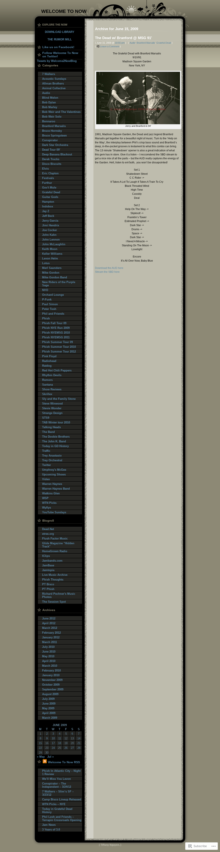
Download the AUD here (109, 268)
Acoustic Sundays (54, 78)
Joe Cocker (49, 230)
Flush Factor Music (55, 538)
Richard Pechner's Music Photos (58, 595)
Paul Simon (50, 304)
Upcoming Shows (54, 474)
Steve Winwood (52, 403)
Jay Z (45, 211)
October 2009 (51, 684)
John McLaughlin (53, 244)
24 (53, 747)
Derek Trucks (50, 159)
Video (46, 479)
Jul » (50, 756)
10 (53, 738)
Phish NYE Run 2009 (56, 327)
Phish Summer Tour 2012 (59, 351)
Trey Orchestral (52, 460)
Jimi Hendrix (50, 225)
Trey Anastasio (52, 455)
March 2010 (49, 665)
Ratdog (47, 365)
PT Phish (48, 589)
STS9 (45, 417)
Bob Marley (49, 107)
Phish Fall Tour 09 (54, 323)
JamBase (48, 565)
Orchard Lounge (53, 294)
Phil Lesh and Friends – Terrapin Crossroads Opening (61, 818)
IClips (46, 556)
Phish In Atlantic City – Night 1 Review (61, 772)
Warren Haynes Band (56, 488)
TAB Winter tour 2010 (56, 422)
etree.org (48, 533)
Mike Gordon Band (54, 277)
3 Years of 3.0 (51, 829)
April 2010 (48, 661)
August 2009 (50, 694)
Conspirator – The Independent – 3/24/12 (56, 785)
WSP (45, 498)
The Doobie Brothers (56, 436)
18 (59, 743)
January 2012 (51, 637)
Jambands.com (52, 560)
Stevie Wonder (51, 408)
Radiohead (49, 361)
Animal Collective (54, 88)
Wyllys (46, 507)
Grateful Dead (163, 42)
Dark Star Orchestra (55, 145)
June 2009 (48, 703)
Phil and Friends (53, 313)
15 (40, 743)
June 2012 (48, 618)
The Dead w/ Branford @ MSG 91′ (123, 38)
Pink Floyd (49, 356)
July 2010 (48, 646)
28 (78, 747)
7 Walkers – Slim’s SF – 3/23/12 (58, 793)
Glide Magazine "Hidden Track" (58, 545)
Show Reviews (51, 389)
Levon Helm (50, 258)
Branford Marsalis (146, 42)
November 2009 (52, 680)
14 (78, 738)
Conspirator (50, 140)
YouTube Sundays (54, 512)
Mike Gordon (50, 272)
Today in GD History (55, 446)
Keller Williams (52, 253)
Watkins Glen (51, 493)
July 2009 (48, 698)
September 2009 (52, 689)
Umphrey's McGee (54, 469)
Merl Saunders (51, 268)
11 (59, 738)
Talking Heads (51, 427)
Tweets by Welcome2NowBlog (57, 61)
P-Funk (47, 299)
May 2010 (48, 656)
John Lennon (51, 239)
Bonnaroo (48, 121)
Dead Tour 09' (51, 149)
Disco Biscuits (51, 163)
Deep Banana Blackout (57, 154)
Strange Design (52, 413)
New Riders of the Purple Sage (58, 283)
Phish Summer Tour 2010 (59, 346)
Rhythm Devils (51, 375)
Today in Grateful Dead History (57, 810)
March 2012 (49, 628)
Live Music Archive (54, 574)
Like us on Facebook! (58, 47)
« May (41, 756)
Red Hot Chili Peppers (57, 370)
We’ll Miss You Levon (56, 778)
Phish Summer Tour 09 (57, 342)
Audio (132, 42)
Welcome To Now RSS (64, 762)
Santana (47, 384)
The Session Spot (54, 601)
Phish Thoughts (52, 579)
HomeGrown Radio (54, 551)
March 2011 (49, 642)
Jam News (49, 824)
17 (53, 743)
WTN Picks (49, 502)
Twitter (46, 465)
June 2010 (48, 651)
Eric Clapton (50, 173)
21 (78, 743)
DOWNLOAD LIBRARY (59, 32)
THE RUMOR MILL (59, 39)
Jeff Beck (48, 216)
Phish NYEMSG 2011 (56, 337)
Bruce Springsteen (54, 135)
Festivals (48, 178)
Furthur (47, 182)
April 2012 (48, 623)
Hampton (48, 201)
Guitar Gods (50, 197)
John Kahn (49, 234)
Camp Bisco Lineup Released (61, 799)
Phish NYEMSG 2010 (56, 332)
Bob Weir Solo (51, 116)
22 (40, 747)
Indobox (47, 206)
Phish (46, 318)
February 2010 (51, 670)
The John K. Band (54, 441)
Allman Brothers (53, 83)
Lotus (46, 263)
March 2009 (49, 717)
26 (65, 747)
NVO (45, 290)
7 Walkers (48, 74)
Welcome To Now (64, 11)
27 (72, 747)
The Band (48, 432)
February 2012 (51, 632)
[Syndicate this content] (44, 762)
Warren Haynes (52, 484)
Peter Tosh (49, 309)
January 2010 (51, 675)
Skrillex (47, 394)
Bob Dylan (49, 102)
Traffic (46, 450)
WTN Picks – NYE (54, 804)
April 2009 (48, 713)
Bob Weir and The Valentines (61, 111)
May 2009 (48, 708)
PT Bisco (48, 584)
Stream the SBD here (107, 271)
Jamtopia (48, 570)
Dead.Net (48, 529)
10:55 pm (120, 42)
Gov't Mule (49, 187)
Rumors (47, 380)
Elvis (45, 168)
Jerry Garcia (50, 220)
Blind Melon (50, 97)
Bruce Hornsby (52, 130)
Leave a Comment (109, 46)
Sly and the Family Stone (59, 398)
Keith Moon (49, 249)
